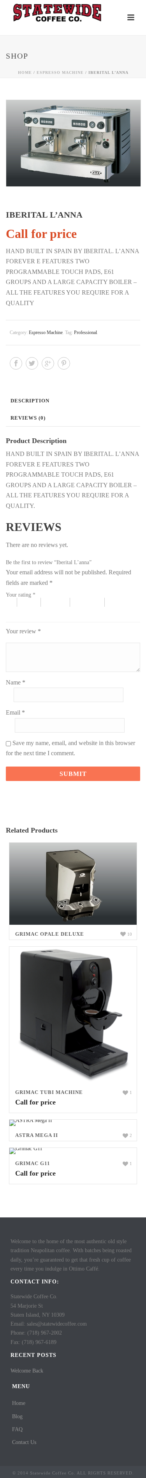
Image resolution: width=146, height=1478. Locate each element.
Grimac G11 (32, 1163)
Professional (85, 332)
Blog (17, 1416)
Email (15, 712)
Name (15, 682)
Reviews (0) (28, 418)
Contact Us (24, 1442)
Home (25, 72)
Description (30, 401)
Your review (23, 631)
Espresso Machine (60, 72)
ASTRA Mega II (36, 1135)
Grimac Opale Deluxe (49, 934)
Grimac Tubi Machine (49, 1092)
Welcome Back (27, 1371)
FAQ (17, 1429)
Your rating (20, 595)
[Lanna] (73, 143)
